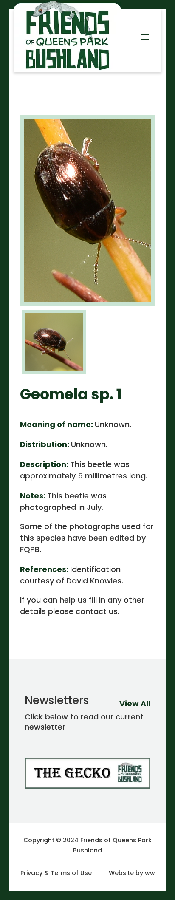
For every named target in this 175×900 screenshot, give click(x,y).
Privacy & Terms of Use (56, 873)
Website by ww (132, 873)
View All (134, 703)
